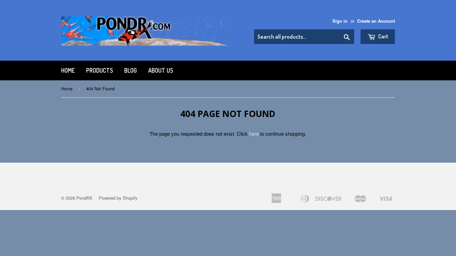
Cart (382, 36)
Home (68, 70)
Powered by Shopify (118, 198)
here (254, 133)
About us (160, 70)
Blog (130, 70)
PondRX (84, 198)
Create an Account (376, 21)
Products (99, 70)
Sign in (340, 21)
